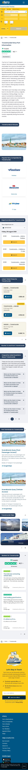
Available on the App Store (6, 759)
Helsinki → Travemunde (11, 324)
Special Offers (6, 731)
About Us (5, 746)
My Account (5, 741)
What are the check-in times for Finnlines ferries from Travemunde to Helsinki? (12, 375)
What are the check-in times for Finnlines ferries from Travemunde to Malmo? (12, 401)
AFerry (4, 716)
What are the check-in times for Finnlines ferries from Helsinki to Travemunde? (12, 410)
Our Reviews (5, 729)
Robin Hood (10, 529)
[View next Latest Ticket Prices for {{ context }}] (25, 339)
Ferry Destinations (7, 719)
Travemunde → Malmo (18, 236)
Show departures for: (8, 224)
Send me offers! (15, 697)
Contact (4, 743)
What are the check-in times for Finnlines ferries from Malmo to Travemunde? (13, 393)
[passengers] (21, 547)
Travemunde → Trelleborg (17, 249)
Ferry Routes (6, 724)
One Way (9, 9)
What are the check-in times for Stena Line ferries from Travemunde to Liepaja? (12, 384)
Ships (3, 733)
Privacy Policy (19, 702)
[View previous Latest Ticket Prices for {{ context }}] (22, 339)
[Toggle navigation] (24, 2)
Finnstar (21, 543)
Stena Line (22, 264)
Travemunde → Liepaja (18, 262)
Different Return (15, 9)
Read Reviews (6, 56)
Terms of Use (6, 748)
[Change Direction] (26, 12)
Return (3, 9)
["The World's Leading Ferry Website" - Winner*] (6, 2)
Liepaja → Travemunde (11, 288)
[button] (14, 227)
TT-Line (23, 251)
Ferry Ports (5, 726)
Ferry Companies (7, 721)
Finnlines (22, 238)
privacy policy (4, 766)
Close (24, 766)
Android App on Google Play (6, 762)
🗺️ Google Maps (7, 466)
